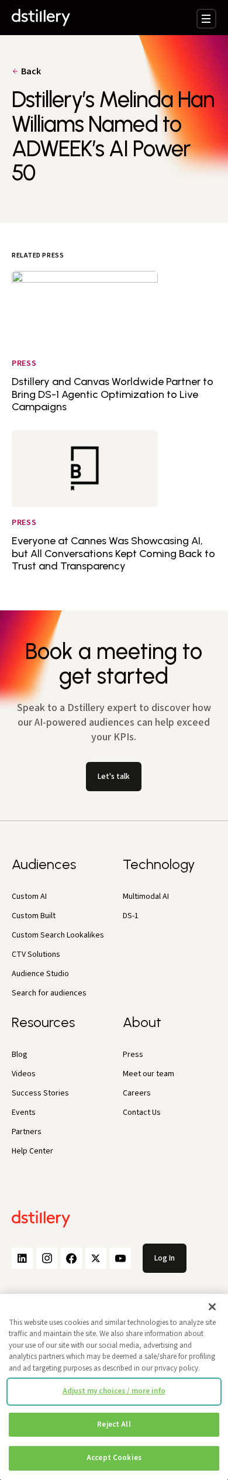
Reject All (113, 1424)
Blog (19, 1054)
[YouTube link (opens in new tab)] (120, 1258)
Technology (159, 864)
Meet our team (148, 1074)
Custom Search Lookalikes (58, 935)
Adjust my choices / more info (114, 1391)
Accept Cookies (114, 1457)
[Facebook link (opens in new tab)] (71, 1258)
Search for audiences (49, 993)
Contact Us (142, 1112)
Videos (24, 1074)
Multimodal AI (146, 896)
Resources (43, 1022)
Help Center (32, 1151)
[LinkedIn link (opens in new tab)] (22, 1258)
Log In (164, 1258)
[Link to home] (41, 18)
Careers (137, 1093)
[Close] (212, 1307)
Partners (27, 1132)
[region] (114, 1387)
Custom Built (34, 916)
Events (24, 1112)
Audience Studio (40, 974)
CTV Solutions (36, 954)
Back (31, 71)
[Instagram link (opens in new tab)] (46, 1258)
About (142, 1022)
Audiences (44, 864)
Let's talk (114, 776)
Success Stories (40, 1093)
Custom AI (29, 896)
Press (133, 1054)
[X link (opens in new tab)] (95, 1258)
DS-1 (131, 916)
